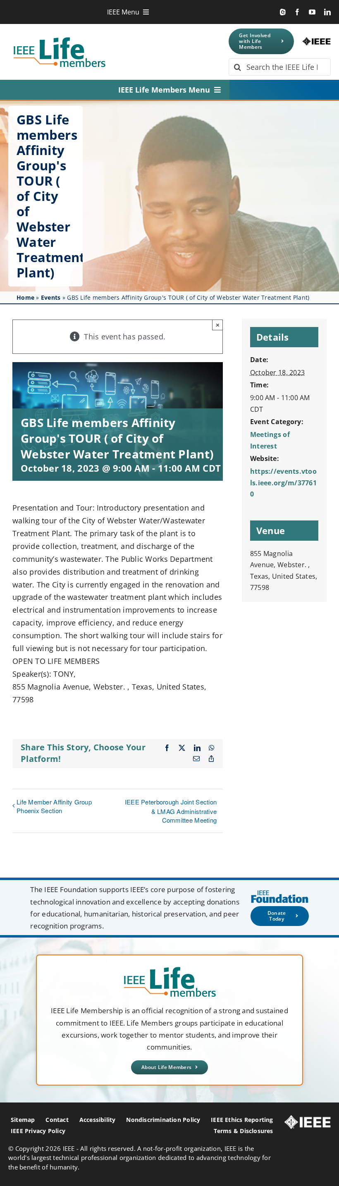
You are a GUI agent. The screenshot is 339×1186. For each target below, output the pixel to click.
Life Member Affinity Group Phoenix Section (54, 806)
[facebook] (297, 12)
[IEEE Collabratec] (283, 12)
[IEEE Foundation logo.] (169, 969)
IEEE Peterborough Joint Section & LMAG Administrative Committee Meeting (171, 810)
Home (25, 297)
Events (51, 297)
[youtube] (312, 12)
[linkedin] (327, 12)
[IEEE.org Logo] (316, 41)
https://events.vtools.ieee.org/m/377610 (283, 483)
